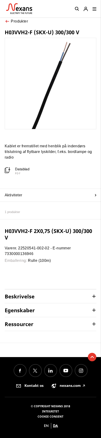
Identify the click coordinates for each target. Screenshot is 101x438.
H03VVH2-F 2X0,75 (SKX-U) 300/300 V (48, 234)
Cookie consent (50, 417)
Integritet (50, 411)
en (46, 425)
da (55, 425)
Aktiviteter (13, 195)
